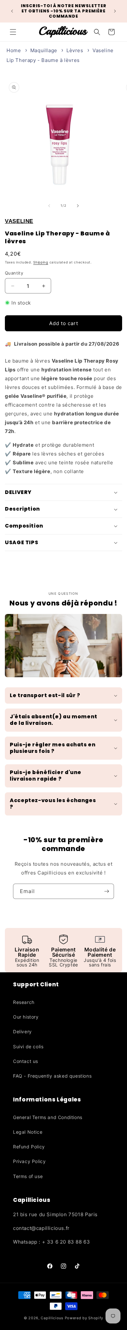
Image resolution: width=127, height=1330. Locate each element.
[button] (13, 32)
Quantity (14, 273)
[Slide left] (49, 206)
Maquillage (43, 50)
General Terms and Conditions (47, 1117)
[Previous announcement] (12, 11)
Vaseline (19, 221)
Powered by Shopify (84, 1318)
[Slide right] (78, 206)
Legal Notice (27, 1132)
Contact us (25, 1061)
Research (24, 1002)
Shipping (40, 262)
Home (14, 50)
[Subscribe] (106, 891)
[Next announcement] (115, 11)
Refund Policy (29, 1146)
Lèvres (74, 50)
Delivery (22, 1031)
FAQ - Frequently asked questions (52, 1076)
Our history (26, 1017)
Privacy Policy (29, 1161)
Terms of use (28, 1176)
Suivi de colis (28, 1046)
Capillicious (52, 1318)
